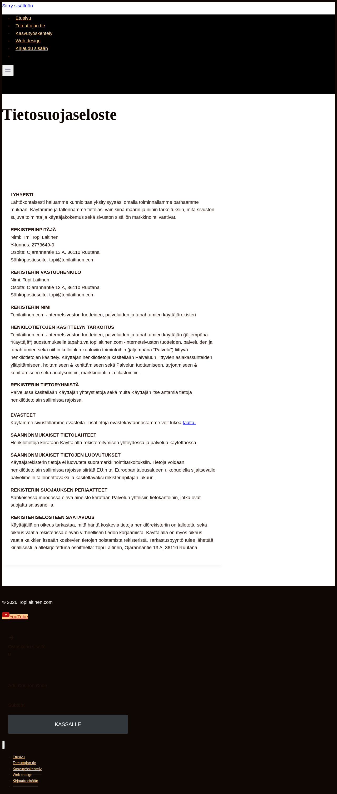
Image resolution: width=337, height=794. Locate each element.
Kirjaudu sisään (32, 48)
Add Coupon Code (27, 685)
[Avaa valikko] (8, 70)
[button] (68, 638)
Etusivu (23, 18)
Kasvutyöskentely (34, 33)
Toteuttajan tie (30, 25)
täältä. (189, 422)
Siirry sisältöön (17, 5)
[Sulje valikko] (3, 745)
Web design (28, 40)
